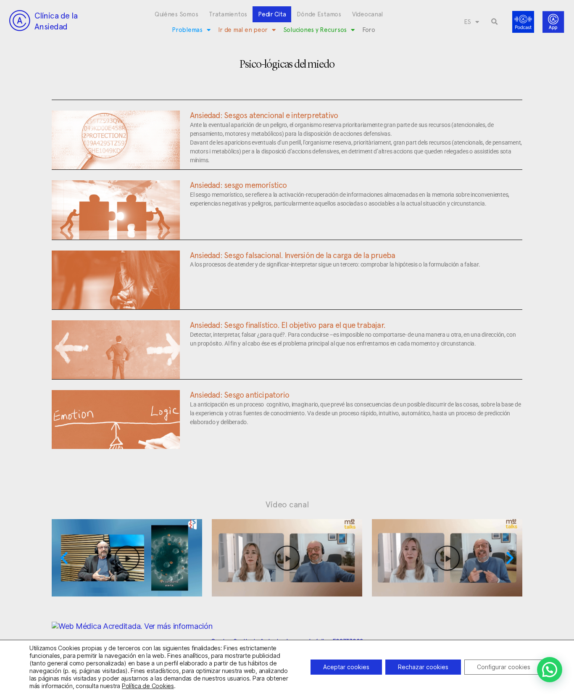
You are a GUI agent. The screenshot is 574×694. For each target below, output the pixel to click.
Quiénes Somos (176, 14)
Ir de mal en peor (243, 30)
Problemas (187, 30)
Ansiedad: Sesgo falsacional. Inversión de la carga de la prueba (292, 255)
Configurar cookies (503, 666)
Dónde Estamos (319, 14)
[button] (494, 22)
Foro (368, 30)
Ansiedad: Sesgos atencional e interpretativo (264, 115)
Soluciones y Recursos (315, 30)
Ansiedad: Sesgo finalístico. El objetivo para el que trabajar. (287, 325)
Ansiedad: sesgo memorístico (238, 185)
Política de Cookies (148, 685)
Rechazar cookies (423, 666)
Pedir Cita (272, 14)
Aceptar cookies (346, 666)
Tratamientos (228, 14)
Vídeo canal (287, 504)
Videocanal (367, 14)
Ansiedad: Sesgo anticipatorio (239, 394)
